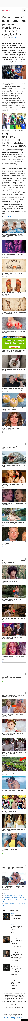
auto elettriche (8, 895)
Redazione (12, 1017)
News (5, 893)
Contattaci (14, 1009)
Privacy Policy (19, 1017)
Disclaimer (14, 1019)
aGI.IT (9, 216)
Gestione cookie (24, 1019)
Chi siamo (6, 1017)
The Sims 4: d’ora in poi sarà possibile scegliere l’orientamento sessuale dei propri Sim (14, 899)
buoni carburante (17, 895)
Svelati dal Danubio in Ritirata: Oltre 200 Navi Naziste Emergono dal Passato (16, 929)
